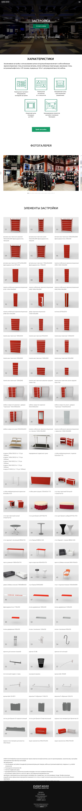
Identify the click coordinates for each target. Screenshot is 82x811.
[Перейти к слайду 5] (33, 193)
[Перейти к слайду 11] (42, 193)
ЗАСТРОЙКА (41, 37)
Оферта (42, 806)
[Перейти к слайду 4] (32, 193)
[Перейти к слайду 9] (39, 193)
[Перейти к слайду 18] (52, 193)
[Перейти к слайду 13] (45, 193)
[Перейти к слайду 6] (35, 193)
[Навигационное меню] (79, 2)
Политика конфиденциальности (41, 804)
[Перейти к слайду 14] (46, 193)
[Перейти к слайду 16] (49, 193)
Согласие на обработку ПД (41, 805)
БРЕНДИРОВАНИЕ (53, 37)
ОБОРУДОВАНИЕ (29, 37)
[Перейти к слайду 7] (36, 193)
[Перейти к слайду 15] (48, 193)
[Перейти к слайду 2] (29, 193)
